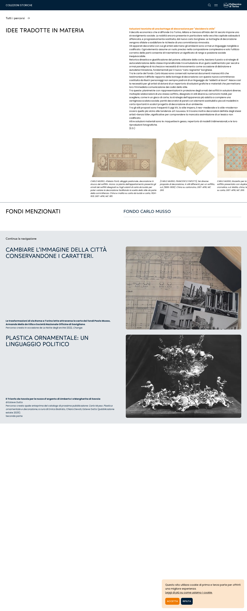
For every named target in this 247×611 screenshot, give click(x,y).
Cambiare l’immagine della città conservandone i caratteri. (56, 252)
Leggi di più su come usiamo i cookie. (188, 592)
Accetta (172, 601)
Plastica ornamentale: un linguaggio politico (47, 341)
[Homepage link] (232, 5)
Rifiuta (187, 601)
